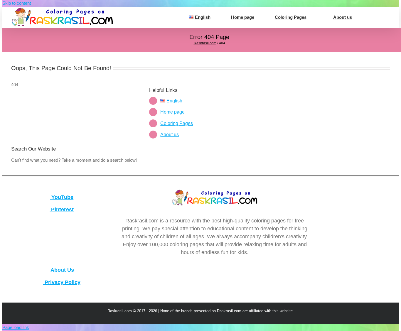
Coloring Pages (176, 123)
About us (169, 134)
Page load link (15, 327)
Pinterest (62, 209)
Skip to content (16, 3)
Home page (172, 111)
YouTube (61, 197)
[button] (374, 17)
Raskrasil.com (205, 43)
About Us (61, 270)
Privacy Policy (61, 282)
